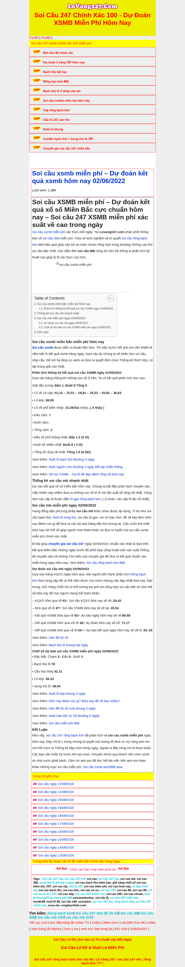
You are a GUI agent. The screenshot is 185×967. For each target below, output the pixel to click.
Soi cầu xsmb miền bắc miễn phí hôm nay (63, 303)
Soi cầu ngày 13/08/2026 (56, 855)
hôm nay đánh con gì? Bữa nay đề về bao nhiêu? (84, 701)
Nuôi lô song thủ (64, 517)
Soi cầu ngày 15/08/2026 (56, 839)
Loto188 (126, 922)
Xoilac (96, 922)
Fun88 (33, 38)
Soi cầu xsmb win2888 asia (102, 767)
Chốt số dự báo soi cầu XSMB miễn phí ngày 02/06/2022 (77, 327)
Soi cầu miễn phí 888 (64, 723)
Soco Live (71, 929)
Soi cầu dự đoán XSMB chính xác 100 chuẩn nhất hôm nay (98, 159)
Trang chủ (42, 159)
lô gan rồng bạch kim (85, 499)
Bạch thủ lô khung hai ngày (68, 645)
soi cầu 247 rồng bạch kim (65, 735)
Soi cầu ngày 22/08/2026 (56, 784)
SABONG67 (138, 929)
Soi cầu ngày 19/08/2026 (56, 808)
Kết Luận (43, 332)
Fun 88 (140, 922)
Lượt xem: (39, 190)
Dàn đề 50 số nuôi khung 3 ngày (72, 708)
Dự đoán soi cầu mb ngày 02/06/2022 (66, 323)
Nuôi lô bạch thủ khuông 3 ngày (71, 459)
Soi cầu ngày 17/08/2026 (56, 823)
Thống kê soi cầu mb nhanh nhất (58, 313)
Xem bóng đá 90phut (46, 929)
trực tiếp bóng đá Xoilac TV (69, 922)
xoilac (151, 922)
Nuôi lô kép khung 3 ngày (67, 693)
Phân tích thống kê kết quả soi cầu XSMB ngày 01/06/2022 (78, 308)
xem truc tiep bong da (96, 929)
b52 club (121, 929)
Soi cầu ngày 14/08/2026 (56, 847)
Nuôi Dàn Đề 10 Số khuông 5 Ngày (74, 716)
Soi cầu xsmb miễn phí (48, 232)
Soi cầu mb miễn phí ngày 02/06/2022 (61, 318)
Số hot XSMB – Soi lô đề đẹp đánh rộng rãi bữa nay (86, 474)
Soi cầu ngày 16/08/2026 (56, 831)
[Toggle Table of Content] (109, 298)
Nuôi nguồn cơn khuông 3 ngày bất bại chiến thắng (85, 467)
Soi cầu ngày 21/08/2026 (56, 792)
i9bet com (110, 922)
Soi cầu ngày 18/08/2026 (56, 816)
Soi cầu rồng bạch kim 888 (105, 563)
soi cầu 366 (51, 238)
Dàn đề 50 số (58, 637)
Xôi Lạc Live (38, 922)
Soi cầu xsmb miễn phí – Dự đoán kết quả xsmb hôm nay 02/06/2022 (90, 177)
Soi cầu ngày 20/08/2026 (56, 800)
